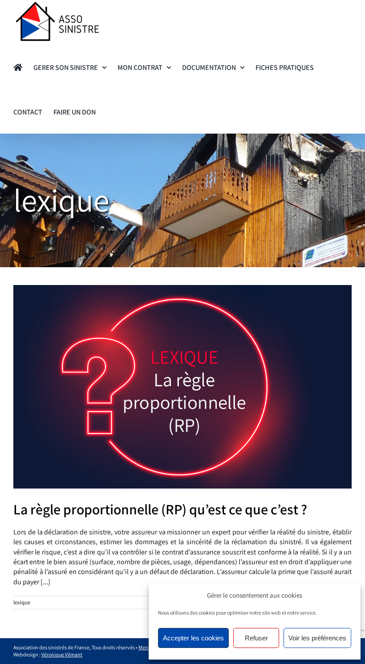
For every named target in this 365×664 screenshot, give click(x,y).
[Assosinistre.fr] (17, 67)
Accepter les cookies (193, 638)
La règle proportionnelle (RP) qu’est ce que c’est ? (160, 509)
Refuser (256, 638)
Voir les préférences (317, 638)
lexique (21, 602)
